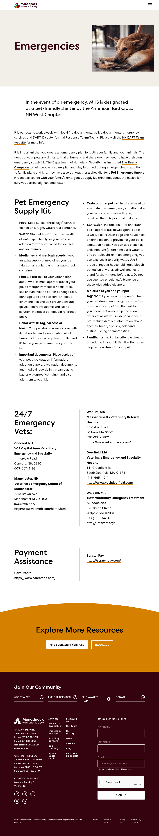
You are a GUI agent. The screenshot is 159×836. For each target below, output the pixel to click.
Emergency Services (54, 732)
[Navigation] (150, 4)
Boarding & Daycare (54, 739)
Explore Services (59, 697)
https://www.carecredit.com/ (34, 578)
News (69, 738)
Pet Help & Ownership (54, 724)
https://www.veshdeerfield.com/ (110, 482)
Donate (120, 697)
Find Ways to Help (90, 699)
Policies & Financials (72, 754)
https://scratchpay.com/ (104, 560)
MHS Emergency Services (67, 644)
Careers (70, 743)
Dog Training (53, 747)
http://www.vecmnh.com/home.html (40, 509)
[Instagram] (24, 793)
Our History (70, 732)
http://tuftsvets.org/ (101, 523)
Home (95, 820)
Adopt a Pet (22, 697)
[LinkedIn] (24, 801)
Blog (68, 748)
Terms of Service (107, 821)
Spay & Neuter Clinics (52, 756)
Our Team (71, 726)
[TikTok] (16, 793)
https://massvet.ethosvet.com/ (109, 442)
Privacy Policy (122, 821)
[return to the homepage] (29, 721)
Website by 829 (136, 821)
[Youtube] (16, 801)
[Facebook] (32, 793)
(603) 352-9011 (30, 737)
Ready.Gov (102, 644)
